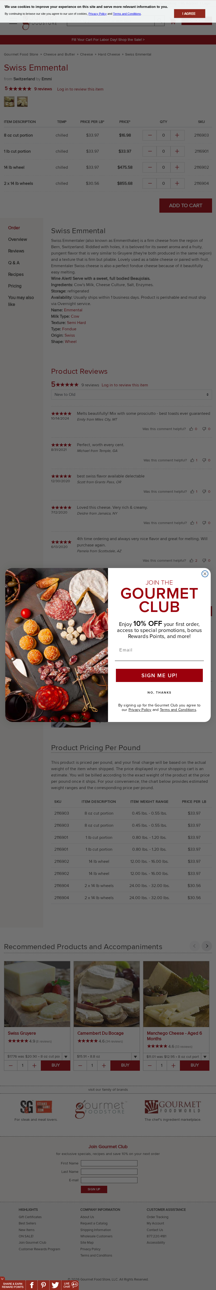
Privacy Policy (140, 710)
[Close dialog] (205, 574)
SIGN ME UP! (159, 675)
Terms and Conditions (178, 710)
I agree (188, 13)
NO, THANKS (159, 692)
